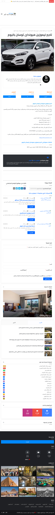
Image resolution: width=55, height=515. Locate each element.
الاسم (50, 264)
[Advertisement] (35, 12)
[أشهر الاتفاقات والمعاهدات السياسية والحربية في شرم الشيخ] (48, 347)
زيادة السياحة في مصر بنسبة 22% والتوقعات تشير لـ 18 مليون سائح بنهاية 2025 (26, 340)
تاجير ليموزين (10, 504)
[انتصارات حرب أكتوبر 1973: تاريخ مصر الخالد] (45, 492)
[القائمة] (1, 14)
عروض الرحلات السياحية (49, 506)
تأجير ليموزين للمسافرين (27, 213)
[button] (24, 188)
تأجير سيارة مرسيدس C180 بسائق (25, 200)
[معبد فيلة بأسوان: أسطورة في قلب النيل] (27, 492)
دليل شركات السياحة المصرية (45, 368)
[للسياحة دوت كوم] (9, 14)
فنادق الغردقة (41, 506)
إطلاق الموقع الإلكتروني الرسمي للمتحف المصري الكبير (31, 328)
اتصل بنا (27, 441)
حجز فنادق (49, 392)
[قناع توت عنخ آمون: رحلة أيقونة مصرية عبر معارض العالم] (48, 335)
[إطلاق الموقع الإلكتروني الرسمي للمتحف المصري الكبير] (48, 329)
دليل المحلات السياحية (47, 394)
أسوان (30, 160)
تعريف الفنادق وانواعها (44, 316)
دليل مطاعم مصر (47, 389)
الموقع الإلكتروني (23, 270)
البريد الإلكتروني (48, 270)
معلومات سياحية (48, 379)
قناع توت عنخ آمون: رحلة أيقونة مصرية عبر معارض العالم (31, 334)
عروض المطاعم (48, 381)
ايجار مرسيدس (38, 504)
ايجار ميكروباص (31, 504)
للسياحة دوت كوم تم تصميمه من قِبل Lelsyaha (25, 512)
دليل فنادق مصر (48, 370)
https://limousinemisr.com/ (45, 137)
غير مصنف (49, 385)
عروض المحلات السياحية (46, 376)
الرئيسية (49, 30)
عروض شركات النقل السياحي (33, 30)
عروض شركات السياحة (46, 372)
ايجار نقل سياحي (24, 504)
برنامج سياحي (17, 504)
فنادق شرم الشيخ (34, 506)
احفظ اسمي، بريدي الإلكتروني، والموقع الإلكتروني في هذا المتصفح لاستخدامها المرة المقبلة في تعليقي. (32, 275)
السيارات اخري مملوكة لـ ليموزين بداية (39, 193)
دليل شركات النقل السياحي (45, 374)
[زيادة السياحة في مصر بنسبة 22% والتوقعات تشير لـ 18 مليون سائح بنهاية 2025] (48, 341)
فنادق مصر (27, 506)
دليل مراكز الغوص (47, 396)
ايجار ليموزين (45, 504)
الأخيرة (40, 322)
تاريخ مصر (49, 383)
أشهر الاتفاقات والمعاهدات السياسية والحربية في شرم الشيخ (30, 346)
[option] (27, 303)
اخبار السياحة (48, 387)
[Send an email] (40, 85)
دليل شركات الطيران (47, 398)
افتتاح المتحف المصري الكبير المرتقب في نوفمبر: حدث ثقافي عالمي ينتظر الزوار (26, 352)
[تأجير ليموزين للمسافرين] (44, 214)
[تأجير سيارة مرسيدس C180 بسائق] (44, 201)
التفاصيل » (31, 206)
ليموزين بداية (37, 76)
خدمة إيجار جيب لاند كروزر (27, 226)
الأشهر (14, 322)
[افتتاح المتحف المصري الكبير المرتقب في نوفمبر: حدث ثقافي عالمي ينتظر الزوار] (48, 353)
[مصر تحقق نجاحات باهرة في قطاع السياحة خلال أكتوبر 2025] (9, 492)
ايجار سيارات (51, 504)
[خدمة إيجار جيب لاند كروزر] (44, 227)
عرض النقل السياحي (43, 30)
